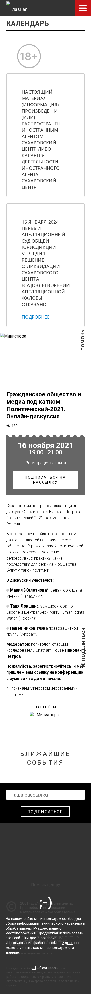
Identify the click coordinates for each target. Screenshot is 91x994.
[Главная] (16, 8)
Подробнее (36, 317)
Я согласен (48, 968)
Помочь (82, 348)
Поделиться (83, 660)
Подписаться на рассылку (45, 479)
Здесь (67, 942)
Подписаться (45, 811)
